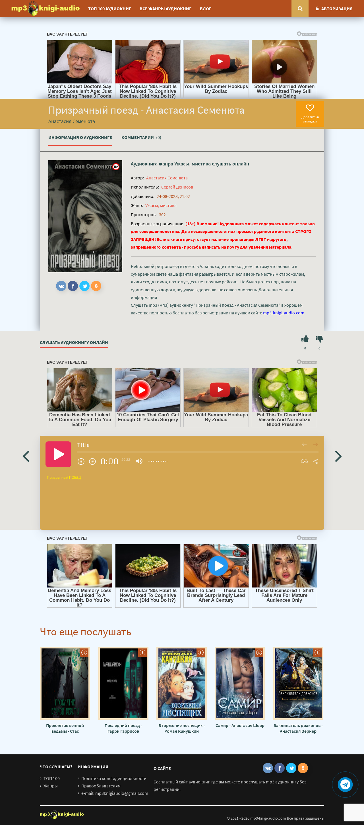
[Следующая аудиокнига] (338, 455)
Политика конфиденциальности (113, 778)
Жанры (51, 786)
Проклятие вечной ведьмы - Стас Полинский (65, 728)
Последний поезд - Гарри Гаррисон (123, 728)
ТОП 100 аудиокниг (109, 8)
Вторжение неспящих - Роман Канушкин (181, 728)
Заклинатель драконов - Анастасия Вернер (298, 728)
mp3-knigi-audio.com (283, 313)
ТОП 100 (52, 778)
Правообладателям (101, 786)
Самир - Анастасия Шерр (240, 725)
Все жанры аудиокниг (165, 8)
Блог (205, 8)
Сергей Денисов (177, 187)
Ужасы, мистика (192, 163)
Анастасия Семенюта (167, 178)
